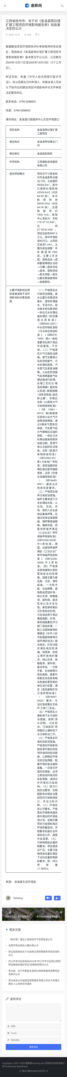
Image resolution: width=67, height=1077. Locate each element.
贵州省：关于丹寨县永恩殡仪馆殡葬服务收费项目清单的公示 (33, 972)
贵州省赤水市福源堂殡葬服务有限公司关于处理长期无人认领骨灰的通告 (33, 982)
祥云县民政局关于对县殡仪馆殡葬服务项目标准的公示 (33, 953)
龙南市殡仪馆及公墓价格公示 (23, 945)
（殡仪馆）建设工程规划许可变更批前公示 (30, 939)
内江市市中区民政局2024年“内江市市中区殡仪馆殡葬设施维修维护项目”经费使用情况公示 (34, 962)
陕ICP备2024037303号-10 (35, 1070)
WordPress (22, 1066)
